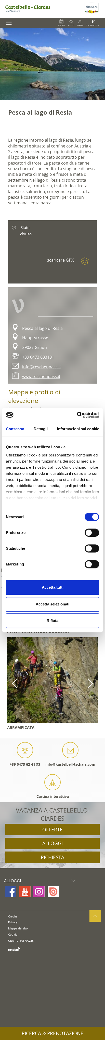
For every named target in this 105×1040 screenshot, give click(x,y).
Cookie (12, 934)
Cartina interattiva (52, 796)
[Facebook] (10, 891)
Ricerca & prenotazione (52, 1033)
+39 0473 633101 (38, 357)
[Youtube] (25, 891)
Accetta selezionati (52, 604)
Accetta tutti (52, 587)
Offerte (52, 829)
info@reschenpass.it (41, 367)
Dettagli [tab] (41, 429)
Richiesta (52, 857)
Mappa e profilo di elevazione (34, 396)
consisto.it (14, 949)
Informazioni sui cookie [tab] (78, 429)
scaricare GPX (61, 260)
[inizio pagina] (95, 916)
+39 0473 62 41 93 (25, 764)
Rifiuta (52, 620)
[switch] (92, 533)
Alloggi (52, 843)
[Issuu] (53, 891)
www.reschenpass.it (41, 376)
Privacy (13, 922)
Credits (12, 916)
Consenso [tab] (15, 429)
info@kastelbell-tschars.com (70, 764)
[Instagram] (39, 891)
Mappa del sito (18, 928)
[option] (52, 64)
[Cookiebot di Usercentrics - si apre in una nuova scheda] (77, 415)
